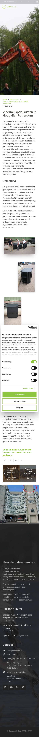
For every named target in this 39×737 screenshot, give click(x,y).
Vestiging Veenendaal (16, 672)
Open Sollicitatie (10, 635)
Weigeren (19, 408)
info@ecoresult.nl (14, 651)
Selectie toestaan (20, 401)
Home (5, 99)
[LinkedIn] (37, 2)
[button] (34, 2)
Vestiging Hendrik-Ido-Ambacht (21, 658)
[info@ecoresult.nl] (5, 651)
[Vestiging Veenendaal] (5, 672)
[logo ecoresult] (9, 7)
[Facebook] (23, 687)
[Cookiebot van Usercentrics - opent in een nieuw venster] (28, 327)
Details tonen (28, 388)
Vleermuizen (14, 99)
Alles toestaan (19, 394)
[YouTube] (11, 687)
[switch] (34, 368)
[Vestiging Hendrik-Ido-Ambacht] (5, 659)
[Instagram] (17, 687)
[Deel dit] (5, 460)
